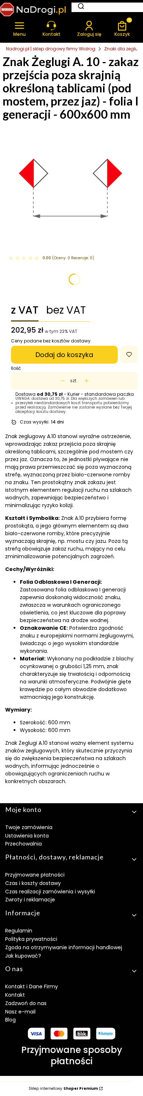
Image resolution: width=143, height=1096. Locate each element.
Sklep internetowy (63, 1089)
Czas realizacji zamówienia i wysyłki (50, 891)
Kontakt (15, 995)
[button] (19, 28)
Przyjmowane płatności (35, 874)
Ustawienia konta (27, 835)
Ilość (16, 368)
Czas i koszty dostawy (33, 883)
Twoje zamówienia (28, 827)
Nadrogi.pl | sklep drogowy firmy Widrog (50, 49)
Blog (10, 1019)
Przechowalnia (23, 843)
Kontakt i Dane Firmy (31, 986)
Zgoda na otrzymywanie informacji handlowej (63, 947)
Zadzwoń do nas (26, 1003)
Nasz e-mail (20, 1011)
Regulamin (18, 930)
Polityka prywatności (31, 939)
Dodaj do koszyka (64, 354)
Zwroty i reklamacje (30, 899)
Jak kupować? (23, 955)
